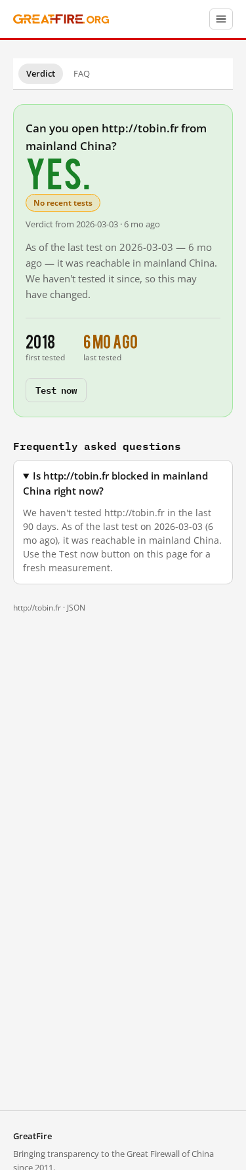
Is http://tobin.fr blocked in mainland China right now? (115, 483)
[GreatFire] (61, 19)
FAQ (81, 73)
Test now (56, 389)
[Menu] (221, 19)
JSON (76, 607)
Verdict (40, 73)
